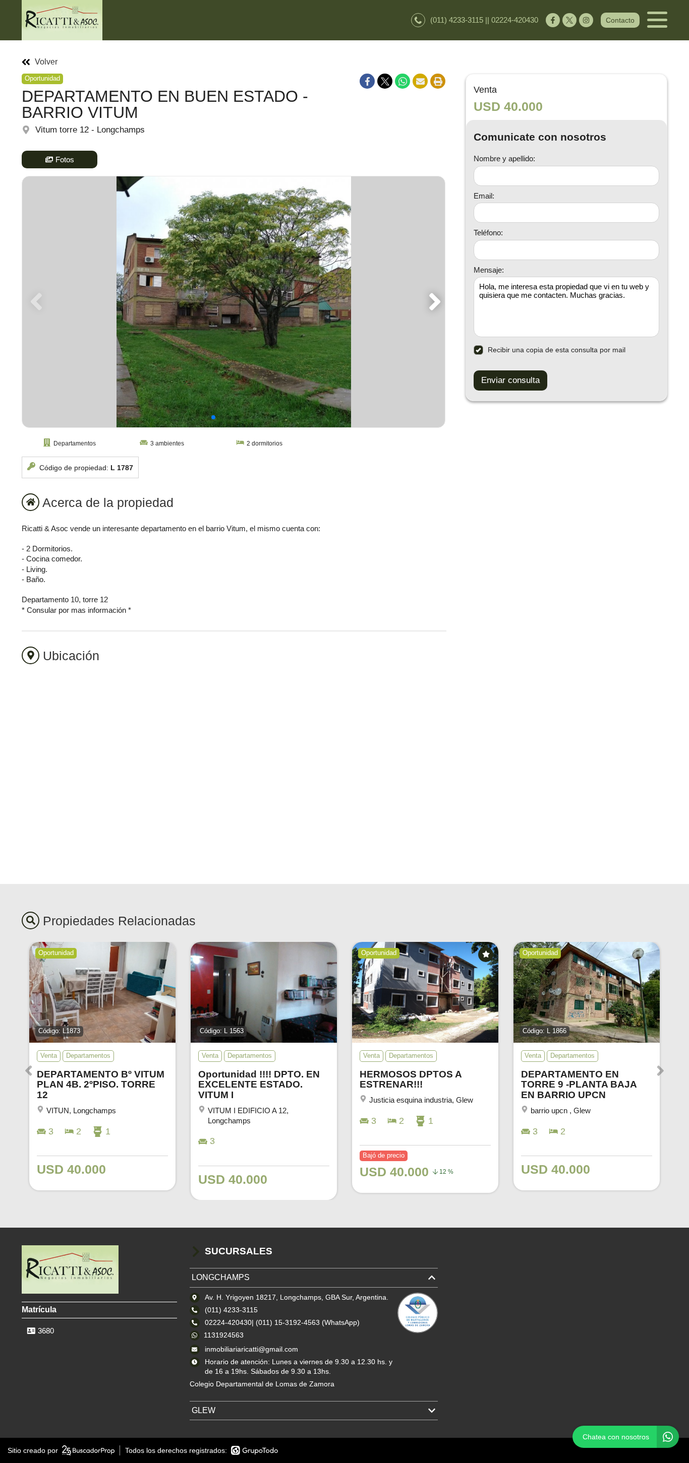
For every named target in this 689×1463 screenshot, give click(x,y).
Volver (46, 62)
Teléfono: (488, 232)
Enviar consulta (510, 380)
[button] (433, 302)
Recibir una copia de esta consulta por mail (556, 350)
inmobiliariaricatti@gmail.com (251, 1349)
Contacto (620, 20)
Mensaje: (489, 270)
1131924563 (224, 1335)
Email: (484, 196)
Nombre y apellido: (504, 158)
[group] (233, 301)
